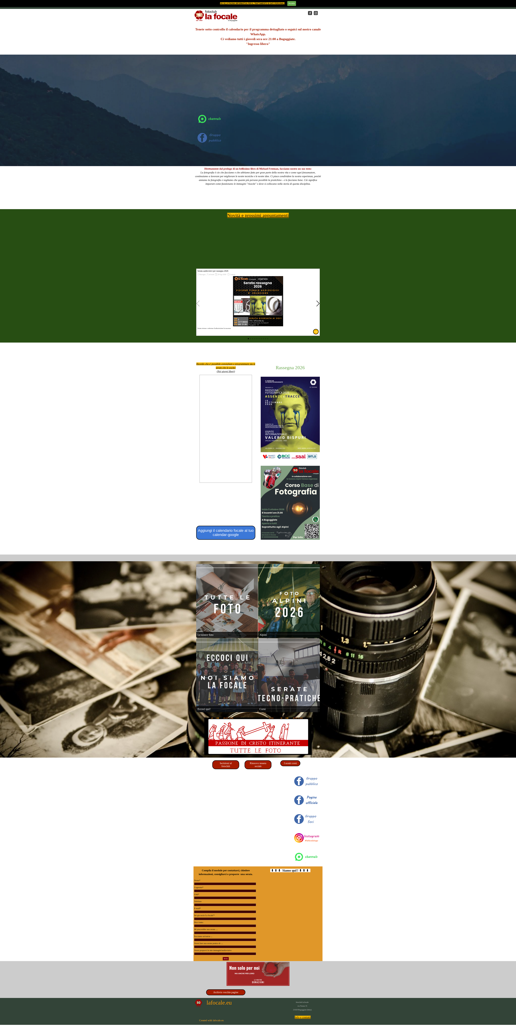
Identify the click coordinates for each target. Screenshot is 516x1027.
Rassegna (202, 274)
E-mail (197, 908)
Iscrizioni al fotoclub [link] (226, 765)
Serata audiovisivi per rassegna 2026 (212, 271)
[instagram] (316, 13)
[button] (318, 304)
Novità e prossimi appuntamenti (258, 215)
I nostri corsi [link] (290, 763)
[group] (258, 302)
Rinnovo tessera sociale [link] (258, 765)
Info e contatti (303, 1017)
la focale (211, 274)
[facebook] (310, 13)
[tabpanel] (258, 38)
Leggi (316, 332)
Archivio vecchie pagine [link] (225, 992)
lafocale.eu (219, 1002)
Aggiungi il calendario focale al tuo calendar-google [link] (226, 533)
